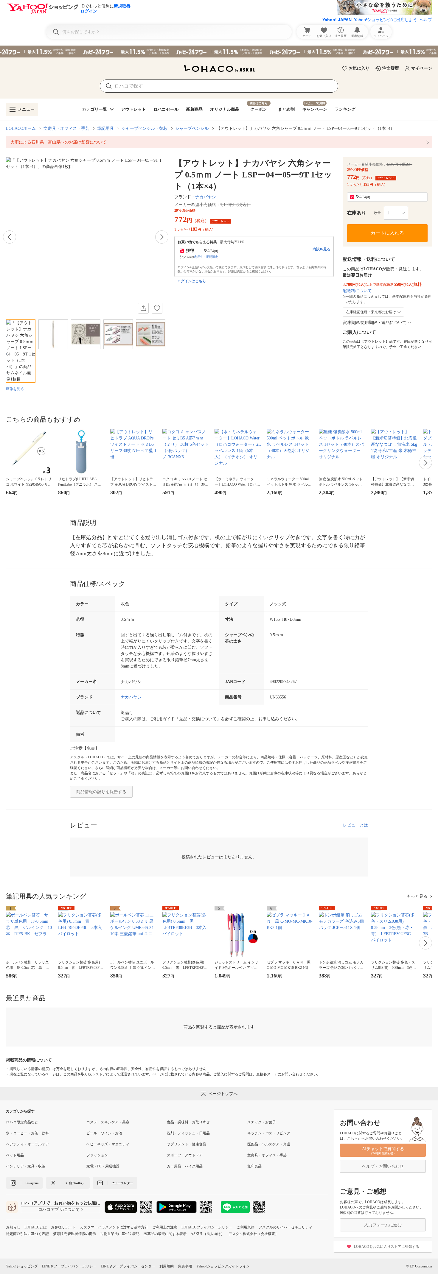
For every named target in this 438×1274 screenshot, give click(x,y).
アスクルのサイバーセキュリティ (285, 1227)
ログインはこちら (191, 281)
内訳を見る (321, 249)
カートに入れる (387, 233)
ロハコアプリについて (59, 1209)
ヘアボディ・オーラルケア (27, 1144)
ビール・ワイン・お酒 (104, 1133)
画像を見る (15, 389)
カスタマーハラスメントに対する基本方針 (114, 1227)
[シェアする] (143, 308)
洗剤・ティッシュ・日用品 (188, 1133)
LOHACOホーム (21, 128)
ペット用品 (15, 1155)
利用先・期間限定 (206, 256)
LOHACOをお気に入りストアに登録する (386, 1247)
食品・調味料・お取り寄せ (188, 1122)
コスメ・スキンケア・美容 (107, 1122)
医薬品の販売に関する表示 (165, 1234)
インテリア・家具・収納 (25, 1166)
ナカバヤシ (205, 197)
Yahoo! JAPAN (337, 19)
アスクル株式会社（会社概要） (254, 1234)
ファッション (97, 1155)
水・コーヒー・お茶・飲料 (27, 1133)
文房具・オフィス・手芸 (66, 128)
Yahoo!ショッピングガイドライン (223, 1266)
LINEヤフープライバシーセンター (128, 1266)
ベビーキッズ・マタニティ (107, 1144)
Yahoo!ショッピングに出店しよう (385, 19)
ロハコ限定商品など (22, 1122)
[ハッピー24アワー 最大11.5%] (219, 51)
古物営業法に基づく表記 (119, 1234)
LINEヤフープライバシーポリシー (69, 1266)
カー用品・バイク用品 (185, 1166)
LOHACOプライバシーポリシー (206, 1227)
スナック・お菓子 (261, 1122)
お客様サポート (63, 1227)
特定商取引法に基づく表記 (27, 1234)
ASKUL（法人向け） (207, 1234)
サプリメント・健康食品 (186, 1144)
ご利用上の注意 (164, 1227)
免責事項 (185, 1266)
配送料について (357, 291)
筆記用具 (105, 128)
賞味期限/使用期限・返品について (374, 322)
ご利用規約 (245, 1227)
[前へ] (9, 237)
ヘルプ (426, 19)
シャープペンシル (192, 128)
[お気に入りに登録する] (157, 308)
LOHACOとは (35, 1227)
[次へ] (161, 237)
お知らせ (13, 1227)
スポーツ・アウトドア (185, 1155)
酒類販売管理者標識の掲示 (74, 1234)
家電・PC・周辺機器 (102, 1166)
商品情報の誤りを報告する (101, 792)
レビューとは (355, 825)
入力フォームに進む (383, 1225)
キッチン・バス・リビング (268, 1133)
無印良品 (254, 1166)
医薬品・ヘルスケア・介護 (268, 1144)
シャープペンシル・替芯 (144, 128)
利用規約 (166, 1266)
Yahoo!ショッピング (22, 1266)
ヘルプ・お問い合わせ (383, 1166)
